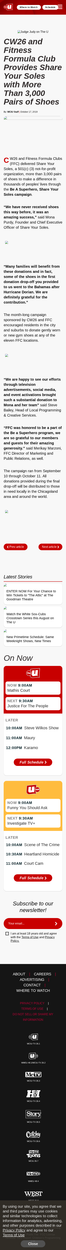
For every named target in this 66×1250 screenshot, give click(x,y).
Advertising (32, 980)
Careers (42, 974)
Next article (49, 546)
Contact (32, 985)
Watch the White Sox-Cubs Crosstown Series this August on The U (30, 618)
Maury (29, 737)
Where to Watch (29, 7)
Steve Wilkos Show (41, 728)
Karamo (31, 747)
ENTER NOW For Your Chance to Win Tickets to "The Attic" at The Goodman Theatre (31, 595)
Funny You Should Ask (27, 807)
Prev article (16, 546)
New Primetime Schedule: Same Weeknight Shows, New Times (30, 639)
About (19, 974)
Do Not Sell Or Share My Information (33, 1017)
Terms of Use (29, 937)
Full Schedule (32, 762)
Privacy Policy (32, 1003)
